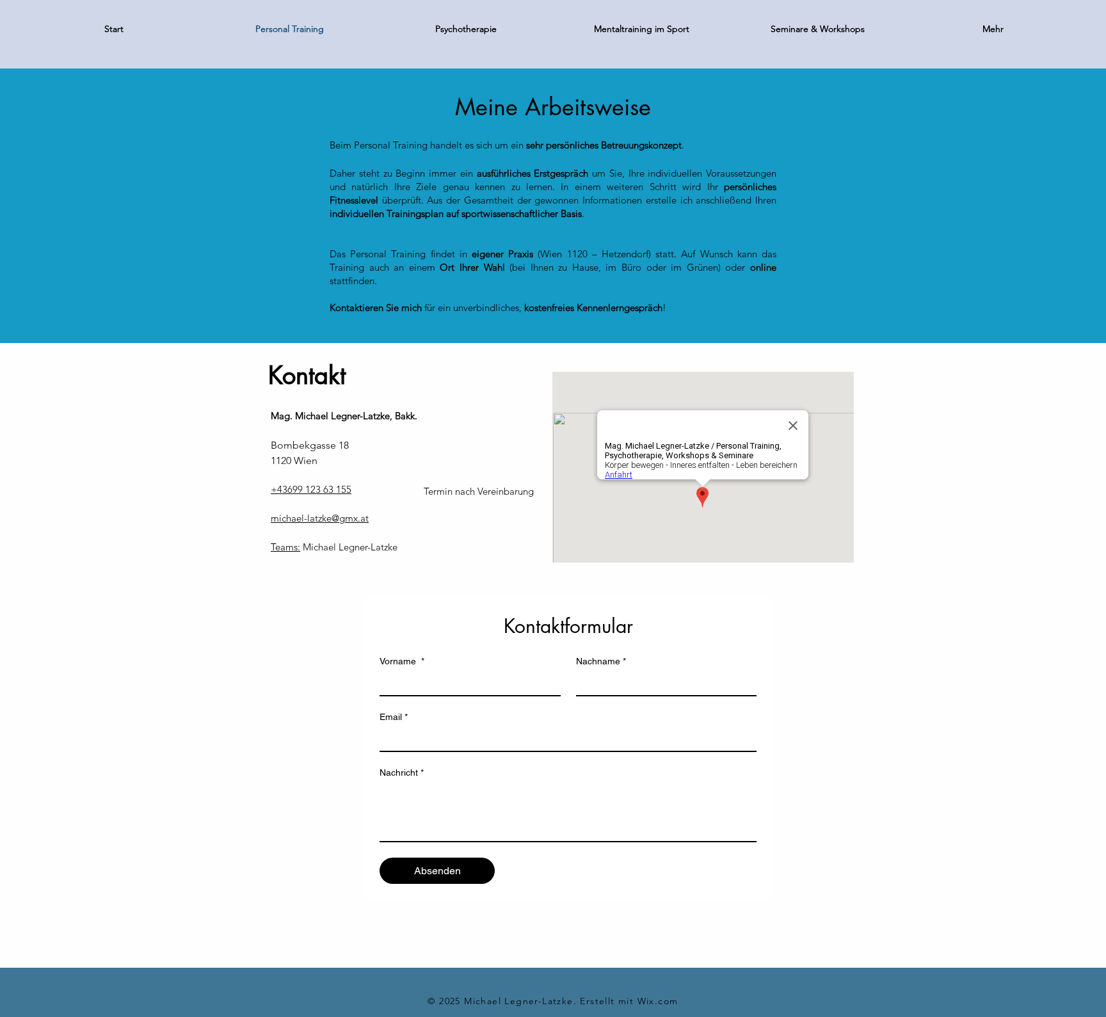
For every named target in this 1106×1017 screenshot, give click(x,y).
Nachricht (402, 772)
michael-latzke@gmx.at (320, 518)
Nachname (601, 661)
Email (394, 717)
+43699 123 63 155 (311, 489)
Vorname (402, 661)
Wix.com (657, 1001)
